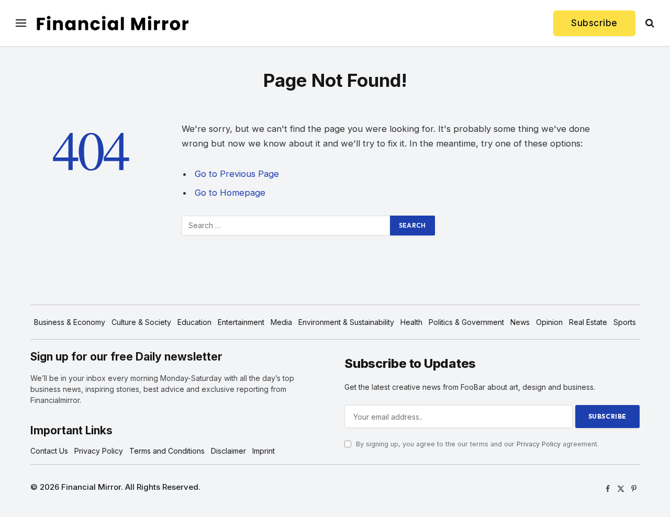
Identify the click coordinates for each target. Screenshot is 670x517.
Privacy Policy (539, 444)
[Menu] (21, 23)
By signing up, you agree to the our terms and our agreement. (476, 444)
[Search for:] (286, 225)
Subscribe (594, 23)
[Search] (648, 23)
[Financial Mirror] (112, 23)
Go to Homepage (230, 192)
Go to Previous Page (237, 173)
